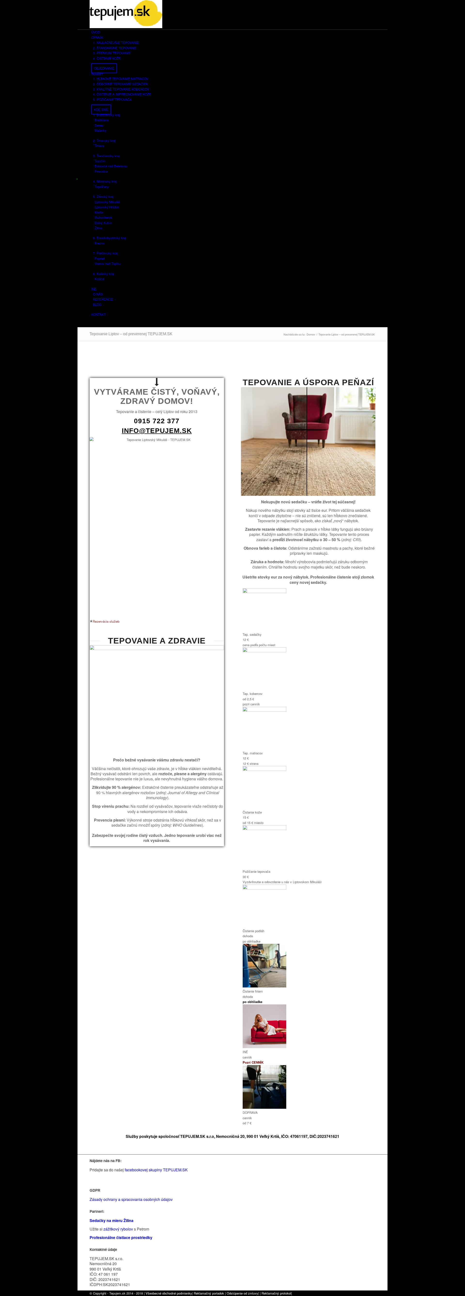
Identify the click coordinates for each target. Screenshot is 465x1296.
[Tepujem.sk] (126, 26)
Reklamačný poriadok (209, 1293)
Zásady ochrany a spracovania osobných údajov (131, 1199)
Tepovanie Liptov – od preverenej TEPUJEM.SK (131, 334)
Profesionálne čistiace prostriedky (121, 1237)
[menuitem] (233, 32)
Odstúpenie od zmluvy (242, 1293)
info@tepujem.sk (157, 430)
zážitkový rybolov (118, 1229)
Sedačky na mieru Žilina (111, 1220)
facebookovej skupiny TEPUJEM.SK (157, 1170)
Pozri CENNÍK (253, 1062)
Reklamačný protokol (276, 1293)
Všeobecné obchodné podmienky (169, 1293)
